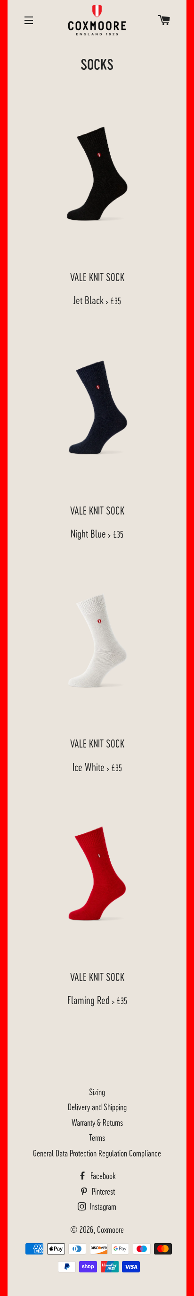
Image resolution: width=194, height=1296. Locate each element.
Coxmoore (110, 1229)
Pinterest (102, 1191)
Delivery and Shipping (97, 1107)
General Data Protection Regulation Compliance (97, 1153)
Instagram (102, 1206)
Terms (97, 1137)
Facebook (102, 1175)
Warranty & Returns (97, 1122)
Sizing (97, 1092)
